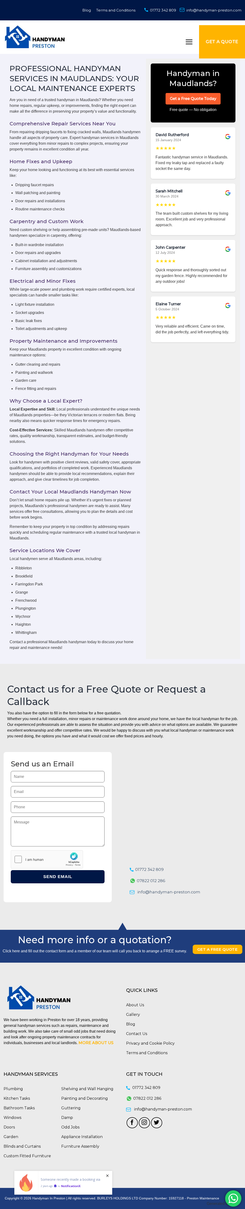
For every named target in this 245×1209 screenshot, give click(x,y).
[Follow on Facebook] (132, 1122)
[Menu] (189, 41)
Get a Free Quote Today (193, 98)
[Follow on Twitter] (156, 1122)
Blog (86, 10)
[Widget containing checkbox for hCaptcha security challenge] (47, 859)
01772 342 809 (163, 10)
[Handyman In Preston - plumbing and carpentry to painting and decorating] (35, 36)
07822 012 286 (151, 880)
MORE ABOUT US (95, 1043)
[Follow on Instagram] (144, 1122)
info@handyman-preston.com (213, 10)
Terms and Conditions (115, 10)
